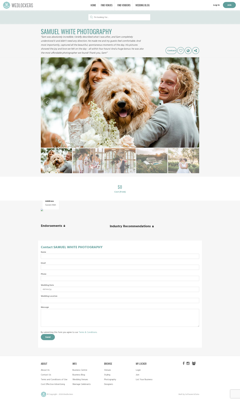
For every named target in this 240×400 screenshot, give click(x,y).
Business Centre (79, 370)
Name (43, 252)
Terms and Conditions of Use (54, 379)
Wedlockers (18, 5)
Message (45, 307)
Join (229, 5)
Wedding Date (47, 285)
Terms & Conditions (88, 332)
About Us (45, 370)
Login (138, 370)
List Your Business (144, 379)
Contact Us (46, 375)
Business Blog (78, 375)
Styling (107, 375)
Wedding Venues (80, 379)
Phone (43, 274)
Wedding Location (49, 296)
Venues (107, 370)
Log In (216, 5)
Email (43, 263)
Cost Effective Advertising (53, 384)
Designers (108, 384)
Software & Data (192, 394)
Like (180, 50)
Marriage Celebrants (81, 384)
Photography (110, 379)
